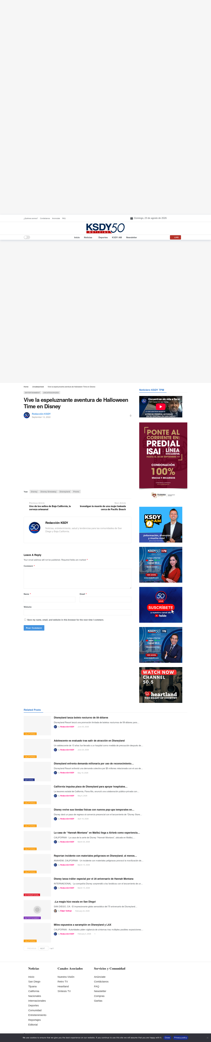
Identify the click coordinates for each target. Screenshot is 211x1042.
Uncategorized (51, 392)
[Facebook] (46, 536)
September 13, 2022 (41, 417)
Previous (31, 948)
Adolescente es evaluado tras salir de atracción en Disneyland (89, 740)
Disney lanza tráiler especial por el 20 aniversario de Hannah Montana (93, 878)
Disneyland (65, 491)
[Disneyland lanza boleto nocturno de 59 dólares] (37, 725)
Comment (29, 565)
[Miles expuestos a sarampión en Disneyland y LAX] (37, 933)
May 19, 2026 (83, 772)
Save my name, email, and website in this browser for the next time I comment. (65, 619)
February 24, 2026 (82, 911)
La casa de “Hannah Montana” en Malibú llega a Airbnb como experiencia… (97, 832)
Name (27, 594)
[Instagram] (55, 536)
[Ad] (105, 107)
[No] (207, 1037)
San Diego (34, 981)
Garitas (98, 1000)
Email (83, 594)
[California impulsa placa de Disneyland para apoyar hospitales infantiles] (37, 794)
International (32, 895)
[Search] (185, 237)
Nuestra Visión (66, 976)
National (29, 780)
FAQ (96, 986)
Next (42, 948)
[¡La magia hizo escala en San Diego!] (37, 909)
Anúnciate (100, 976)
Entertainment (32, 392)
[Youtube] (60, 536)
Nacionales (34, 996)
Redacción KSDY (41, 413)
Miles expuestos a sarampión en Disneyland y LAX (82, 924)
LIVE (176, 237)
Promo (76, 491)
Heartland (63, 986)
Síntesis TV (64, 991)
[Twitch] (64, 536)
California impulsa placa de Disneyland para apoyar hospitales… (90, 786)
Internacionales (37, 1000)
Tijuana (32, 986)
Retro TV (63, 981)
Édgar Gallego (66, 911)
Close (167, 1037)
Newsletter (100, 991)
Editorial (33, 1024)
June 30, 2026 (83, 726)
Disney (34, 491)
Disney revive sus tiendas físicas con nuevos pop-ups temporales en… (94, 809)
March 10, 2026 (84, 864)
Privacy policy (180, 1037)
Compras (99, 996)
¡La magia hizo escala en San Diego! (75, 901)
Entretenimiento (37, 1015)
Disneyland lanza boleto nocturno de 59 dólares (81, 717)
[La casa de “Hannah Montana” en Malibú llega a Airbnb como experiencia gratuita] (37, 840)
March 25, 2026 (84, 841)
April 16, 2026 (83, 818)
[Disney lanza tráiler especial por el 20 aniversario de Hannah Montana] (37, 887)
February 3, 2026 (84, 933)
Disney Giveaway (48, 491)
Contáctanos (101, 981)
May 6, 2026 (82, 795)
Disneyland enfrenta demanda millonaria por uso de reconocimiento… (94, 763)
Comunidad (34, 1010)
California (30, 734)
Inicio (31, 976)
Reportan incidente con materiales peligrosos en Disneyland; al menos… (95, 855)
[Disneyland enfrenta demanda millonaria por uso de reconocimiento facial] (37, 771)
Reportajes (34, 1020)
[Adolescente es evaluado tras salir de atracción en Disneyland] (37, 748)
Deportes (33, 1005)
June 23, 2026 (83, 749)
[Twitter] (51, 536)
